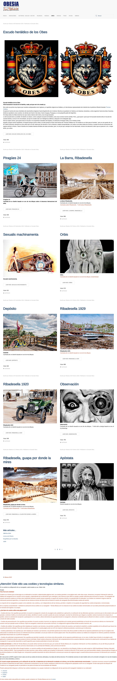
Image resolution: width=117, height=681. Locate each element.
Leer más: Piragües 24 (12, 209)
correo (54, 679)
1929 (4, 541)
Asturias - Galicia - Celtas (26, 15)
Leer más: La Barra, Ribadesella (72, 210)
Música (47, 15)
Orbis (64, 234)
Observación (69, 384)
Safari (4, 676)
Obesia (77, 15)
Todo (64, 15)
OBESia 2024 (7, 533)
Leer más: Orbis (67, 282)
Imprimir (7, 142)
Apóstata (66, 458)
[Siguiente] (62, 549)
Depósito (9, 308)
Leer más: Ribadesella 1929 (71, 358)
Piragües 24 (12, 158)
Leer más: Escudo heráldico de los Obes (18, 134)
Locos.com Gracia (8, 536)
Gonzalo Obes (34, 23)
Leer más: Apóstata (68, 510)
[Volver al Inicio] (11, 6)
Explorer (4, 672)
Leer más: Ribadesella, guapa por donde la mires (21, 514)
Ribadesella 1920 (16, 384)
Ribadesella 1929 (73, 308)
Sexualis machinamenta (20, 234)
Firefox (4, 674)
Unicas (59, 15)
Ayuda (71, 15)
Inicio (5, 15)
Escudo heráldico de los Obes (25, 32)
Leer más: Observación (70, 434)
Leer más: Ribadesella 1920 (14, 432)
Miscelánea (12, 15)
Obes (52, 15)
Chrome (4, 670)
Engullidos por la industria (10, 538)
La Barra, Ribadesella (76, 158)
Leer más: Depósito (12, 360)
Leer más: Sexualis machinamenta (16, 284)
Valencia (39, 15)
